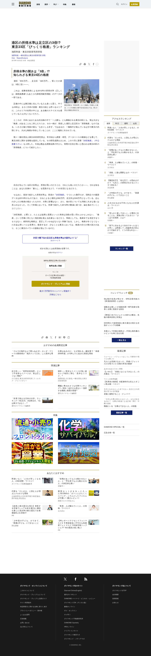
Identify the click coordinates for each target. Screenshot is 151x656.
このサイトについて (27, 590)
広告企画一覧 (109, 432)
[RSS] (86, 579)
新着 (38, 4)
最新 (108, 123)
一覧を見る (121, 340)
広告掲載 (23, 618)
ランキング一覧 (121, 248)
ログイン (124, 4)
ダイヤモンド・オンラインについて (33, 585)
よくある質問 (25, 614)
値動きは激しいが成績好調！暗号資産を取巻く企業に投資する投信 (121, 308)
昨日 (117, 123)
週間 (126, 123)
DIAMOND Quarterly (71, 622)
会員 (135, 123)
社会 (13, 58)
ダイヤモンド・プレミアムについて (32, 594)
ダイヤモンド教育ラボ (72, 635)
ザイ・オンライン (70, 610)
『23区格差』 (60, 194)
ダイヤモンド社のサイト (73, 585)
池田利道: (29, 55)
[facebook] (75, 579)
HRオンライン (69, 626)
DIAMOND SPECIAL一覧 (114, 427)
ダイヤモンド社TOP (119, 590)
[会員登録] (134, 4)
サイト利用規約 (25, 602)
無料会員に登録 (55, 265)
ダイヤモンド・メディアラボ (74, 639)
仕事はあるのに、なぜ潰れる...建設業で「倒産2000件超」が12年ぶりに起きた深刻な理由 (78, 352)
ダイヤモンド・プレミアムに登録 (55, 283)
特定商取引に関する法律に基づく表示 (33, 606)
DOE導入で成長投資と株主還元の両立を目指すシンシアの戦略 (121, 324)
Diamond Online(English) (73, 590)
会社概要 (115, 594)
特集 (65, 4)
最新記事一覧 (121, 412)
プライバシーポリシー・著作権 (31, 610)
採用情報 (115, 598)
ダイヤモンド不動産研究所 (73, 618)
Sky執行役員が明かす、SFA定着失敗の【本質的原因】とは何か (121, 299)
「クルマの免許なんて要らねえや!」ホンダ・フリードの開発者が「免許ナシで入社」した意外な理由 (32, 353)
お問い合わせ (25, 622)
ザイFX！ (67, 614)
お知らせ (115, 602)
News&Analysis (22, 58)
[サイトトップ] (25, 4)
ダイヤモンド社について (121, 585)
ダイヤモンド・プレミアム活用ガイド (33, 598)
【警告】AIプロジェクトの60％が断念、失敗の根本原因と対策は (121, 316)
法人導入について (26, 626)
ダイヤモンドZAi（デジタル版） (75, 602)
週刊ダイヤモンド (70, 594)
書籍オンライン (69, 606)
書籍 (73, 4)
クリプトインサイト (71, 631)
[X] (65, 579)
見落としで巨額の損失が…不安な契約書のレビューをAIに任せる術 (121, 332)
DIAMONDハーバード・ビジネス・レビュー (79, 598)
